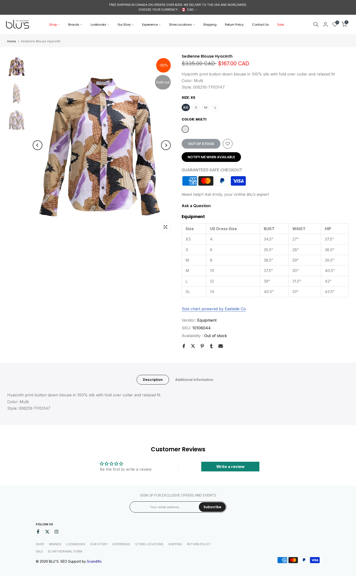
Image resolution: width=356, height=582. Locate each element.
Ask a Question (196, 205)
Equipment (207, 320)
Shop (53, 25)
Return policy (199, 544)
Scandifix (94, 561)
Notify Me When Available (211, 157)
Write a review (230, 466)
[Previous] (37, 145)
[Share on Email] (220, 346)
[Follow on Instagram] (56, 532)
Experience (150, 25)
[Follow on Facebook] (38, 532)
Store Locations (180, 25)
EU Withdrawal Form (65, 551)
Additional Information (194, 380)
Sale (280, 25)
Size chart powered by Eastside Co (214, 308)
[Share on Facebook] (184, 346)
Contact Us (260, 25)
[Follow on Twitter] (47, 532)
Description (153, 380)
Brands (73, 25)
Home (11, 41)
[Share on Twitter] (193, 346)
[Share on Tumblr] (211, 346)
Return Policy (234, 25)
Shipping (210, 25)
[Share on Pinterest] (202, 346)
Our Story (124, 25)
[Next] (166, 145)
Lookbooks (98, 25)
